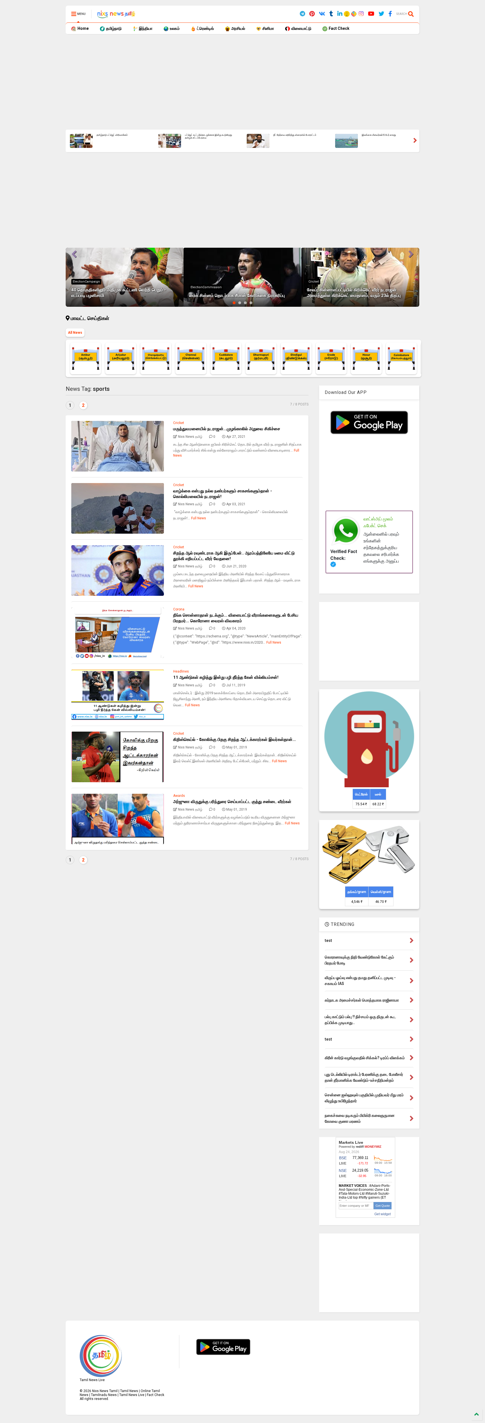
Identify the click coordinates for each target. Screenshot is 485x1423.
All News (75, 333)
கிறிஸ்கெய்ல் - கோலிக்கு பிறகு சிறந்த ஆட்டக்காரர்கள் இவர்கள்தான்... (234, 739)
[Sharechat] (353, 14)
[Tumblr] (331, 14)
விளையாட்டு (300, 28)
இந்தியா (145, 28)
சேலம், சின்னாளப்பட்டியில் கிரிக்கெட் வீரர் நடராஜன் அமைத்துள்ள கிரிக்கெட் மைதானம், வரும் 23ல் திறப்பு (354, 292)
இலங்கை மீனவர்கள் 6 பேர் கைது (379, 135)
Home (83, 28)
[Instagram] (361, 14)
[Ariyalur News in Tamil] (120, 358)
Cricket (313, 281)
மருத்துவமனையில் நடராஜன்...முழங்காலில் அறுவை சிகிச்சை (226, 428)
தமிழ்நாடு (113, 28)
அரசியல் (237, 28)
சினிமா (268, 28)
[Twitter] (381, 14)
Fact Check (338, 28)
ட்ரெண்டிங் (205, 28)
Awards (179, 796)
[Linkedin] (339, 14)
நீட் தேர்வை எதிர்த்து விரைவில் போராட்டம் (294, 135)
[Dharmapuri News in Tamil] (261, 358)
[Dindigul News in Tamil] (296, 358)
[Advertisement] (234, 81)
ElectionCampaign (86, 281)
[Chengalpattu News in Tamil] (155, 358)
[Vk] (322, 14)
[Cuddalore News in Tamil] (226, 358)
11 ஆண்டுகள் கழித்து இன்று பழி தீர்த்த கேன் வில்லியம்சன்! (225, 677)
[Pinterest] (312, 14)
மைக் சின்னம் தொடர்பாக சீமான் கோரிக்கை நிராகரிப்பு (237, 295)
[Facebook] (390, 14)
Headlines (181, 671)
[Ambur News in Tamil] (85, 358)
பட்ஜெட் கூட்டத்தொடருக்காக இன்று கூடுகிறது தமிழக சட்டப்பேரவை (208, 136)
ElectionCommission (206, 287)
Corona (178, 609)
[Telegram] (302, 14)
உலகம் (174, 28)
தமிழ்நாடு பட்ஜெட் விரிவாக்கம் (112, 135)
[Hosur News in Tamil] (366, 358)
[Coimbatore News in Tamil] (401, 358)
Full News (198, 518)
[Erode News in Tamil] (331, 358)
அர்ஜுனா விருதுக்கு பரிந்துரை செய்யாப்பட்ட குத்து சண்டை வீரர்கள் (232, 801)
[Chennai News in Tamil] (190, 358)
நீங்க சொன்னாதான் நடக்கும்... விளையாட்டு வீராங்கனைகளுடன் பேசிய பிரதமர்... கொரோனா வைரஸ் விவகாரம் (235, 618)
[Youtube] (371, 14)
